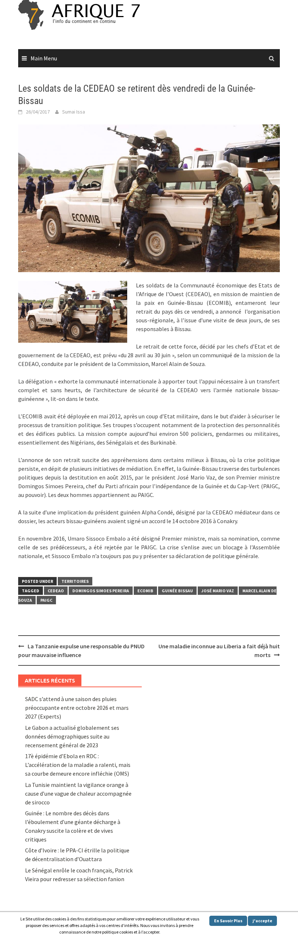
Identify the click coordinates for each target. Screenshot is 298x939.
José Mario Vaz (217, 590)
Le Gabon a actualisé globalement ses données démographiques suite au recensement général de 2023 (72, 736)
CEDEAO (56, 590)
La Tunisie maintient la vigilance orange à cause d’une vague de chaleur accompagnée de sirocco (78, 793)
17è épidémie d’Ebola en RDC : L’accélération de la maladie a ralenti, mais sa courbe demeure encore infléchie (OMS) (77, 764)
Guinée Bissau (177, 590)
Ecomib (145, 590)
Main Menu (44, 58)
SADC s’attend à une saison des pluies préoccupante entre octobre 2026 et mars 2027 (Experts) (77, 707)
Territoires (75, 581)
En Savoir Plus (228, 920)
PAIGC (46, 600)
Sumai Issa (73, 111)
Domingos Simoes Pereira (100, 590)
